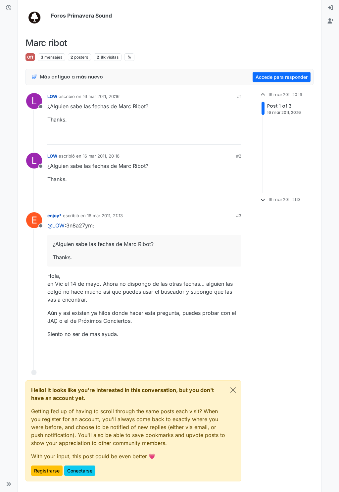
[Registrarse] (330, 21)
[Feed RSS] (129, 57)
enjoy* (54, 215)
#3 (238, 215)
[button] (9, 484)
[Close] (233, 390)
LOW (52, 96)
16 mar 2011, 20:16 (101, 96)
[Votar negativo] (222, 136)
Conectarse (79, 470)
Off (30, 57)
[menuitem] (330, 8)
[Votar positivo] (199, 136)
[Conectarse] (330, 8)
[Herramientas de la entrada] (236, 136)
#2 (238, 156)
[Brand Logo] (37, 16)
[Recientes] (9, 8)
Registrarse (47, 470)
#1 (239, 96)
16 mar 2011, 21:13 (105, 215)
